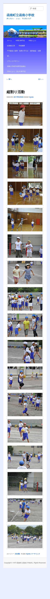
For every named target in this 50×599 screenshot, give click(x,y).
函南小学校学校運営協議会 (16, 66)
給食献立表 (11, 45)
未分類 (17, 554)
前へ (9, 79)
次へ (40, 79)
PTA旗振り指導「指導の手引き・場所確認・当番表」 (24, 53)
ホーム (9, 40)
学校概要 (22, 45)
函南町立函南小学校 (20, 15)
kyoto (31, 97)
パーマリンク (35, 554)
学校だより (32, 40)
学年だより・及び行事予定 (16, 71)
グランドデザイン (13, 61)
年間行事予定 (20, 40)
